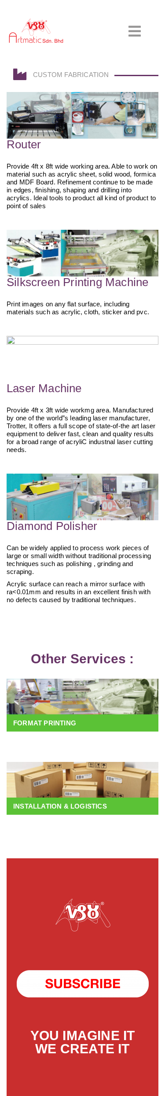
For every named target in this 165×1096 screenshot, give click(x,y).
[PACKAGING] (82, 788)
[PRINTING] (82, 705)
